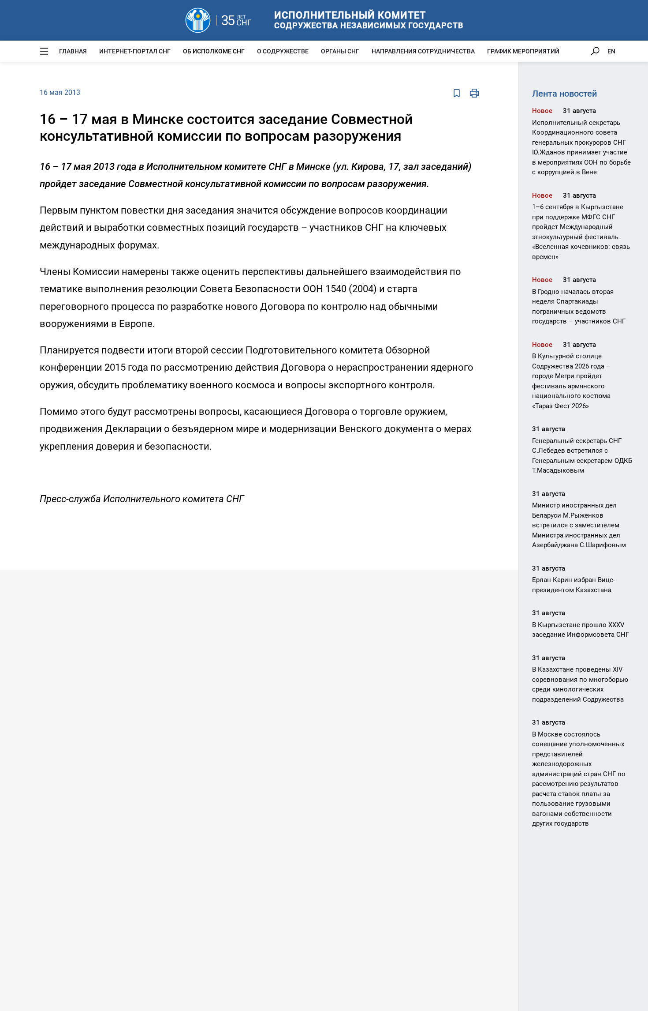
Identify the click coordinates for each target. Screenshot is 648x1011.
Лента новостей (564, 93)
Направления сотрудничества (423, 51)
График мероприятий (523, 51)
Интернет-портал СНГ (135, 51)
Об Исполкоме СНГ (214, 51)
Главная (73, 51)
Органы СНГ (340, 51)
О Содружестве (283, 51)
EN (611, 51)
